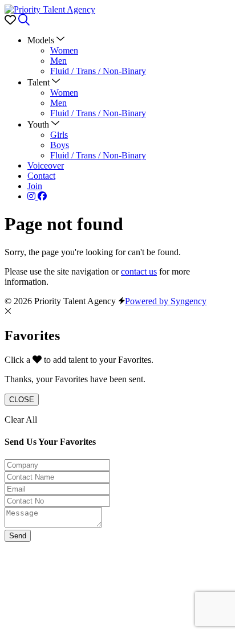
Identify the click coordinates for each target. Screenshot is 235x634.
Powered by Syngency (165, 301)
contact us (139, 271)
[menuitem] (64, 50)
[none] (45, 40)
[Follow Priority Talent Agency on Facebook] (42, 196)
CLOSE (21, 399)
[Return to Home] (50, 9)
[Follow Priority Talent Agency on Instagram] (32, 196)
